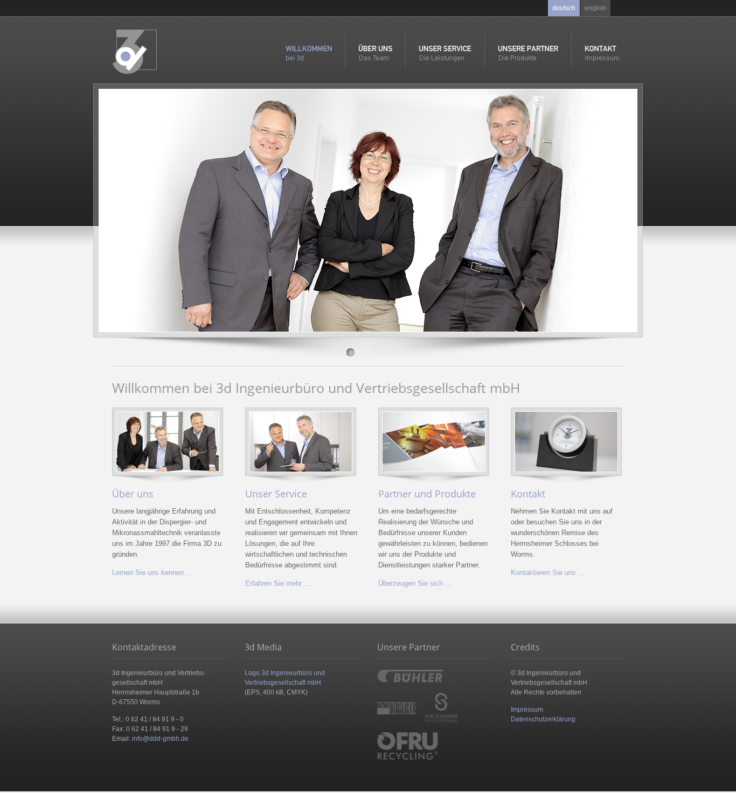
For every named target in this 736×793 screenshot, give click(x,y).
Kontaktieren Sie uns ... (548, 573)
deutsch (563, 8)
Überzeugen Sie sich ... (415, 583)
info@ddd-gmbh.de (160, 738)
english (595, 8)
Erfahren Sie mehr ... (277, 583)
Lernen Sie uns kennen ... (152, 573)
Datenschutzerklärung (543, 719)
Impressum (527, 709)
